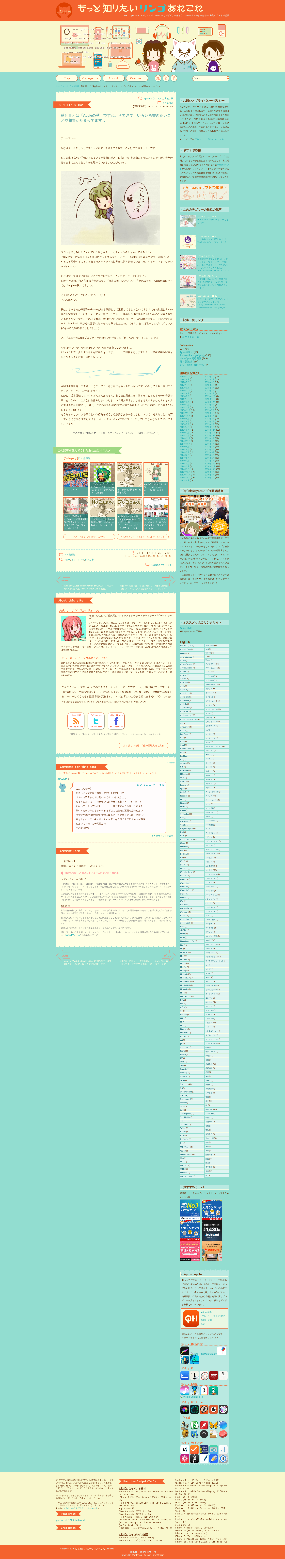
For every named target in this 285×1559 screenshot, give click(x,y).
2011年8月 (210, 441)
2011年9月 (210, 438)
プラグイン (210, 928)
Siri (181, 1088)
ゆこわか (209, 1002)
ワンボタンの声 (211, 1043)
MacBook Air (185, 978)
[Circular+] (194, 1412)
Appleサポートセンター (189, 719)
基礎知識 (209, 1068)
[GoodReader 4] (213, 1452)
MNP (182, 993)
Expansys (184, 785)
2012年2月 (210, 424)
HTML (182, 836)
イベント (209, 693)
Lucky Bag (184, 952)
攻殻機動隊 (210, 1089)
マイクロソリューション (215, 961)
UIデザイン (184, 1139)
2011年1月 (210, 461)
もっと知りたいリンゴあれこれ (90, 1548)
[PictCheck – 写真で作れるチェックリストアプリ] (194, 1452)
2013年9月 (184, 480)
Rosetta (183, 1055)
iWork (182, 926)
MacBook (183, 974)
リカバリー (210, 1010)
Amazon (183, 675)
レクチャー (210, 1019)
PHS (181, 1025)
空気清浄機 (210, 1113)
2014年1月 (184, 469)
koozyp (62, 778)
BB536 (183, 730)
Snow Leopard (185, 1099)
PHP (182, 1022)
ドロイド (209, 862)
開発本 (208, 1163)
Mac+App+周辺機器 (190, 358)
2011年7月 (210, 444)
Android (183, 679)
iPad (182, 861)
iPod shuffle (184, 908)
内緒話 (208, 1056)
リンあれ (209, 1014)
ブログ (208, 940)
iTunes (182, 916)
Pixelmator (184, 1033)
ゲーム (208, 759)
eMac (182, 778)
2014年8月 (184, 449)
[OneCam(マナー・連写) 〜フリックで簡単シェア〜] (184, 1412)
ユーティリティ (211, 994)
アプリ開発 (210, 680)
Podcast (183, 1036)
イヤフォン (210, 697)
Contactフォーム (72, 935)
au (181, 723)
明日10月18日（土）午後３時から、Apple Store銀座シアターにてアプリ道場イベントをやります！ (144, 587)
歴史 (207, 1101)
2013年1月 (210, 393)
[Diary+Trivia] (90, 78)
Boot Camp (184, 734)
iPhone (182, 879)
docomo (183, 763)
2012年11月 (210, 399)
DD (181, 760)
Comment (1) (161, 565)
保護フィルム (210, 1052)
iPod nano (184, 905)
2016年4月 (184, 399)
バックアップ (210, 887)
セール (208, 804)
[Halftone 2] (204, 1412)
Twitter (182, 1128)
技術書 (208, 1085)
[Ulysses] (213, 1428)
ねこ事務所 (210, 866)
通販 (207, 1151)
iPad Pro (183, 876)
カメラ (208, 730)
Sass (182, 1065)
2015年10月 (185, 416)
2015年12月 (185, 410)
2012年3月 (210, 421)
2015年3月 (184, 430)
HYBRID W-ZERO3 (187, 839)
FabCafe (183, 792)
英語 (207, 1130)
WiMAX (183, 1169)
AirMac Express (186, 664)
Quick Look (184, 1047)
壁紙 (207, 1072)
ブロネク (209, 948)
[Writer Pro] (184, 1452)
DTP (181, 767)
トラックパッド (211, 854)
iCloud (182, 843)
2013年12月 (185, 472)
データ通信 (210, 825)
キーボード (210, 734)
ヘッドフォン (210, 953)
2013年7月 (210, 379)
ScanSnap (183, 1073)
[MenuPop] (223, 1437)
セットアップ (210, 812)
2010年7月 (210, 477)
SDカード (183, 1076)
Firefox (182, 807)
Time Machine (185, 1117)
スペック (209, 796)
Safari (182, 1062)
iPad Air (183, 865)
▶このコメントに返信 (162, 836)
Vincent (183, 1151)
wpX (207, 649)
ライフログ (210, 1006)
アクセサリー (210, 664)
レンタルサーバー (212, 1031)
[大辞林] (194, 1461)
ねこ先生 (209, 870)
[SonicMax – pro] (213, 1378)
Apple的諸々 (186, 352)
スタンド (209, 788)
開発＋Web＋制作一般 (192, 364)
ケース (208, 755)
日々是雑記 (167, 102)
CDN (182, 738)
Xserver (147, 1555)
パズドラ (209, 882)
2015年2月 (184, 433)
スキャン (209, 779)
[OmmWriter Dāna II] (204, 1437)
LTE (181, 949)
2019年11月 (185, 376)
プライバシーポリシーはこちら (209, 139)
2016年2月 (184, 405)
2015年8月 (184, 421)
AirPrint (183, 671)
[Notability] (213, 1461)
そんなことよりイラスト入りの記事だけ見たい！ (142, 537)
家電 (207, 1076)
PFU (181, 1018)
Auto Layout (184, 727)
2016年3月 (184, 402)
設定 (207, 1142)
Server (182, 1080)
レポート (209, 1027)
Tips (182, 1121)
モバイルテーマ (211, 990)
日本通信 (209, 1093)
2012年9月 (210, 405)
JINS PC (183, 930)
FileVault (183, 803)
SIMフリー (184, 1084)
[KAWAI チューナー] (204, 1378)
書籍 (207, 1097)
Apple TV (183, 704)
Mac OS (183, 963)
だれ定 (208, 816)
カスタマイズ (210, 726)
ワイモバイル (210, 1035)
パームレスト (210, 878)
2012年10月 (210, 402)
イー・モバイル (211, 684)
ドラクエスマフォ (212, 849)
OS (181, 1011)
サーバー (209, 763)
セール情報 (210, 808)
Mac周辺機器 (185, 985)
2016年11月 (185, 391)
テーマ (208, 829)
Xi (206, 656)
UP (181, 1143)
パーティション (211, 874)
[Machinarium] (184, 1428)
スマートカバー (211, 800)
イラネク (209, 705)
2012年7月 (210, 410)
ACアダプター (185, 649)
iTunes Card (184, 919)
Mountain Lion (185, 996)
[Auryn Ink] (221, 1353)
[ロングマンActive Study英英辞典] (204, 1452)
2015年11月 (185, 413)
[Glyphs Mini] (194, 1428)
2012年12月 (210, 396)
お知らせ (209, 717)
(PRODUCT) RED (186, 646)
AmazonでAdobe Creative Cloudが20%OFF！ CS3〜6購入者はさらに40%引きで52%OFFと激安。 (88, 587)
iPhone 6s (184, 887)
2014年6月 (184, 455)
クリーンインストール (214, 746)
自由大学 (209, 1122)
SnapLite (183, 1095)
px (181, 1044)
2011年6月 (210, 447)
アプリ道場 (210, 676)
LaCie (182, 937)
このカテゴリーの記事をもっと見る (89, 537)
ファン (208, 915)
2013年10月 (185, 477)
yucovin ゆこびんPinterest (70, 1520)
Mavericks (184, 989)
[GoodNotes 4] (204, 1461)
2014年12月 (185, 438)
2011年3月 (210, 455)
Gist (182, 818)
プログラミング (211, 944)
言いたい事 (210, 1138)
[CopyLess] (204, 1428)
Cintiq (182, 741)
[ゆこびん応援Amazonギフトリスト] (204, 198)
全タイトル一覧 (190, 337)
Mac (181, 956)
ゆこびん (209, 998)
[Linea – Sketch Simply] (203, 1353)
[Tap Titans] (194, 1393)
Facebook (183, 796)
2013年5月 (210, 385)
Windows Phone (186, 1176)
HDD (182, 832)
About (114, 78)
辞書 (207, 1146)
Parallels (183, 1015)
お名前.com (158, 1555)
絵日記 (208, 1118)
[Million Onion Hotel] (191, 1396)
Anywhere (184, 682)
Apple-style (186, 628)
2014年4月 (184, 461)
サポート (209, 771)
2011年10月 (210, 435)
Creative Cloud (185, 749)
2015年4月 (184, 427)
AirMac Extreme (186, 668)
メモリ (208, 977)
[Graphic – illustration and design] (184, 1362)
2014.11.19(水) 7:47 (150, 784)
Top (67, 78)
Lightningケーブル (187, 941)
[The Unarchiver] (213, 1437)
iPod (182, 901)
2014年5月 (184, 458)
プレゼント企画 (211, 936)
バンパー (209, 903)
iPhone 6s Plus (185, 890)
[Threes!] (204, 1393)
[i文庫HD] (184, 1378)
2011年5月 (210, 449)
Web (182, 1158)
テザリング (210, 845)
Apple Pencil (185, 697)
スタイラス (210, 783)
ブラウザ (209, 924)
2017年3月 (184, 388)
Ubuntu (183, 1132)
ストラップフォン (212, 792)
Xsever (208, 660)
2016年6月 (184, 393)
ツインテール (210, 821)
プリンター (210, 932)
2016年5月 (184, 396)
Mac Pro (183, 967)
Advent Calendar (186, 657)
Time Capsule (185, 1114)
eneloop (183, 781)
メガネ (208, 973)
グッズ (208, 742)
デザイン (209, 837)
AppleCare (184, 711)
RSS (181, 1058)
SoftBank (183, 1103)
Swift (182, 1110)
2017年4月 (184, 385)
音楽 (207, 1171)
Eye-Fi (182, 789)
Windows (183, 1173)
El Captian (184, 774)
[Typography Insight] (194, 1378)
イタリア (209, 689)
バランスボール (211, 895)
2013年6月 (210, 382)
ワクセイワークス (212, 1039)
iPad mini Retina (186, 872)
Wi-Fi (182, 1162)
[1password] (223, 1461)
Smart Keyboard (186, 1092)
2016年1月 (184, 407)
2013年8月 (210, 376)
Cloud (182, 745)
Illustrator (184, 847)
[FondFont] (184, 1461)
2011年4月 (210, 452)
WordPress (210, 646)
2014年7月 (184, 452)
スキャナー (210, 775)
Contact (137, 78)
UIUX (182, 1135)
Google (183, 825)
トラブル (209, 858)
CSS (181, 752)
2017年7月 (184, 382)
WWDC (208, 653)
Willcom (183, 1165)
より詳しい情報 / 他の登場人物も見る (143, 745)
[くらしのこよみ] (223, 1378)
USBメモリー (185, 1147)
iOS (181, 858)
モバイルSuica (211, 986)
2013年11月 (185, 475)
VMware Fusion (186, 1154)
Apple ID (183, 690)
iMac (182, 850)
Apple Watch (185, 708)
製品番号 (209, 1134)
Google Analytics (186, 828)
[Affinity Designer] (194, 1362)
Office (182, 1007)
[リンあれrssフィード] (75, 721)
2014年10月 (185, 444)
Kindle (182, 934)
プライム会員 (210, 920)
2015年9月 (184, 419)
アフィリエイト (211, 668)
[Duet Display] (223, 1452)
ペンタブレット (211, 957)
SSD (181, 1106)
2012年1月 (210, 427)
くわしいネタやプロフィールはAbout (80, 1508)
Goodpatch (184, 821)
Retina (182, 1051)
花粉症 (208, 1126)
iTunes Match (185, 923)
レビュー (209, 1023)
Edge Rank (184, 770)
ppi (181, 1040)
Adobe (182, 653)
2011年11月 (210, 433)
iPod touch (184, 912)
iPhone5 (183, 897)
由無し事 (168, 98)
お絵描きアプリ (211, 722)
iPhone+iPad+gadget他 (192, 355)
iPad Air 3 (184, 868)
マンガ (208, 969)
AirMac (183, 661)
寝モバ (208, 1080)
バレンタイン (210, 899)
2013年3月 (210, 391)
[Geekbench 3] (194, 1437)
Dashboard (184, 756)
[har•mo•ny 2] (184, 1393)
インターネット (211, 709)
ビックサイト (210, 907)
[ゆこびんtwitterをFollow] (166, 78)
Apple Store (184, 700)
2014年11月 (185, 441)
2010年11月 (210, 466)
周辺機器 (209, 1064)
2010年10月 (210, 469)
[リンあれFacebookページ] (174, 78)
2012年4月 (210, 419)
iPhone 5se (184, 883)
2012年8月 (210, 407)
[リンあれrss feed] (158, 78)
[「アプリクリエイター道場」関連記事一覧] (204, 534)
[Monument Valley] (213, 1393)
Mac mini (183, 960)
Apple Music (185, 693)
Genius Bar (184, 814)
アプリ (208, 672)
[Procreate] (184, 1353)
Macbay (183, 971)
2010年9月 (210, 472)
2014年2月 (184, 466)
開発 (207, 1159)
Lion (182, 945)
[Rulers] (184, 1437)
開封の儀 (209, 1155)
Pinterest (183, 1029)
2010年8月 (210, 475)
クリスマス (210, 750)
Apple (147, 98)
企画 (207, 1047)
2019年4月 (184, 379)
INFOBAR (184, 854)
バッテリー (210, 891)
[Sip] (223, 1428)
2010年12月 (210, 463)
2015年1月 (184, 435)
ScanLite (183, 1069)
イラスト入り (157, 98)
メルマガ (209, 981)
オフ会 (208, 713)
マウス (208, 965)
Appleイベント (185, 715)
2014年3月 (184, 463)
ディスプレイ (210, 833)
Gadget (183, 810)
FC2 (181, 799)
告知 (207, 1060)
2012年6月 (210, 413)
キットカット (210, 738)
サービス (209, 767)
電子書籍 (209, 1167)
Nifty (182, 1000)
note (181, 1004)
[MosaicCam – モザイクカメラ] (223, 1412)
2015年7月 (184, 424)
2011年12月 (210, 430)
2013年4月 (210, 388)
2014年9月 (184, 447)
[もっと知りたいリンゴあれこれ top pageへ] (142, 8)
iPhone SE (184, 894)
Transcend (184, 1124)
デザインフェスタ (212, 841)
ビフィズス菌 (210, 911)
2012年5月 (210, 416)
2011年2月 (210, 458)
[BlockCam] (213, 1412)
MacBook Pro (185, 981)
